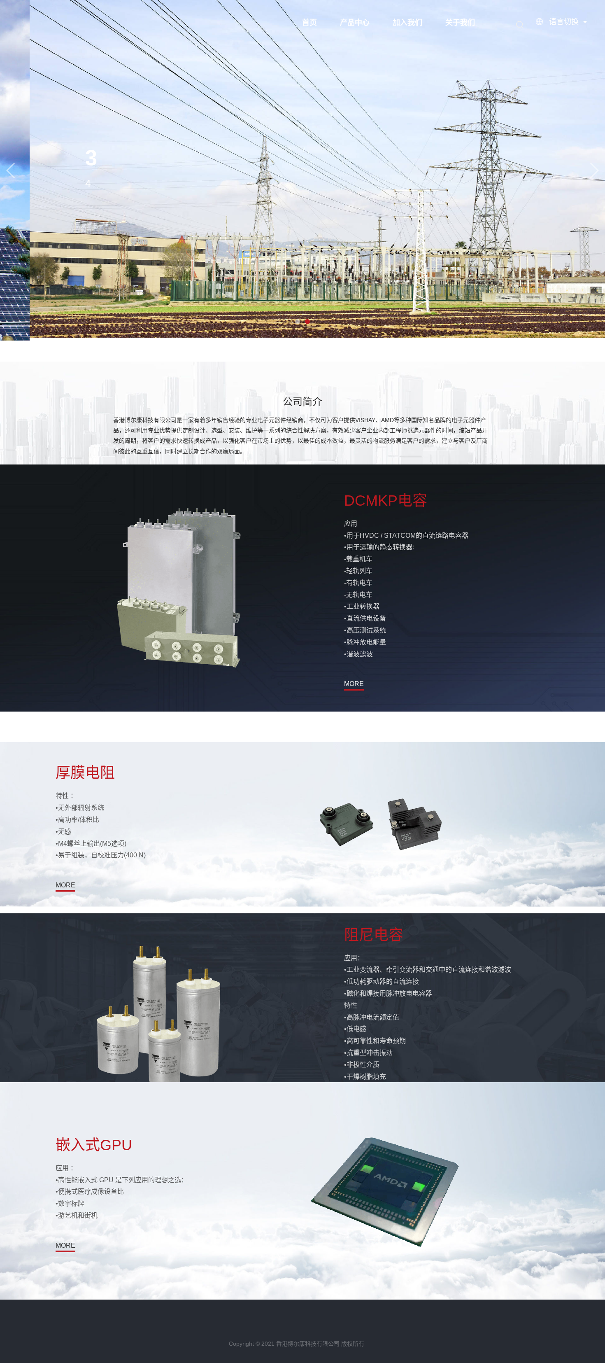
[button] (10, 170)
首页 (309, 23)
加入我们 (407, 23)
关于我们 (460, 23)
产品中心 (355, 23)
